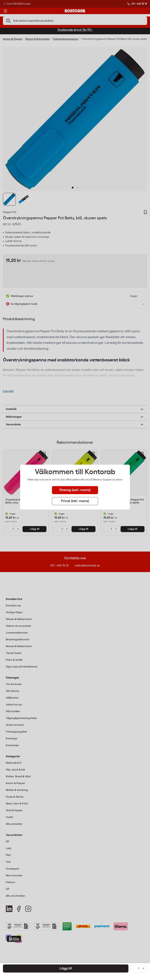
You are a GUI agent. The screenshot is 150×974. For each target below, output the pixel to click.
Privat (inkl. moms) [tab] (75, 501)
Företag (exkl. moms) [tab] (75, 490)
